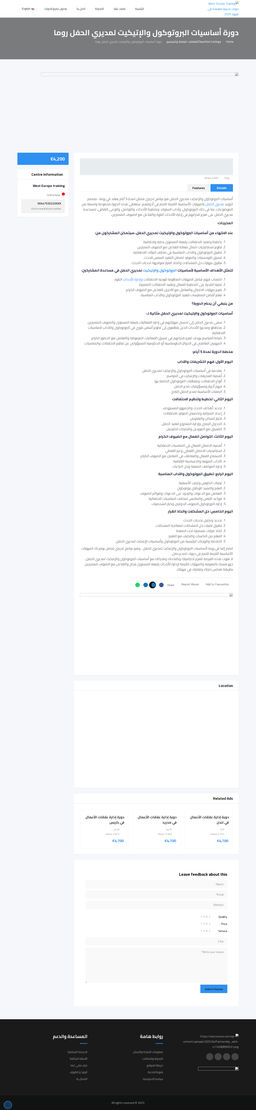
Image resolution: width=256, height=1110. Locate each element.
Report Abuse (190, 584)
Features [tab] (198, 188)
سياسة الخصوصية (153, 1079)
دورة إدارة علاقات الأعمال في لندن (209, 819)
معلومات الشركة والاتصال (148, 1052)
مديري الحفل (214, 204)
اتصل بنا (80, 8)
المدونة (99, 8)
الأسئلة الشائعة (78, 1058)
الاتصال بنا (81, 1079)
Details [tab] (222, 188)
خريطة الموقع (155, 1065)
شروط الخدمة (155, 1072)
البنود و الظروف (78, 1072)
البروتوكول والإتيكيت (160, 270)
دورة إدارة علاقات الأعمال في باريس (104, 819)
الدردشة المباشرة (77, 1052)
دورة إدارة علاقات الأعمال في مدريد (157, 819)
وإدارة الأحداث (133, 279)
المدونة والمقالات (152, 1058)
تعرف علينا (119, 8)
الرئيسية (139, 8)
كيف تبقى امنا (78, 1065)
